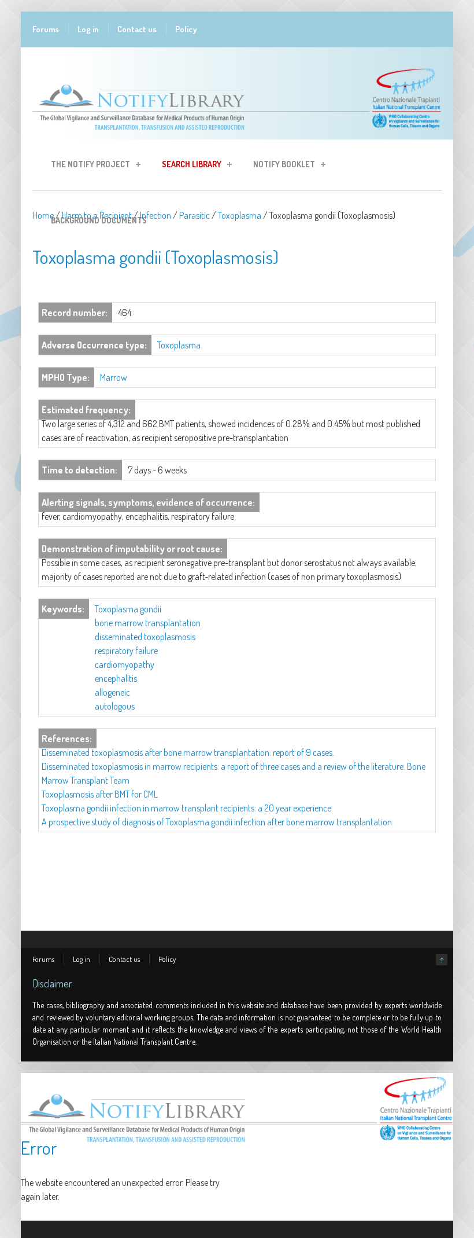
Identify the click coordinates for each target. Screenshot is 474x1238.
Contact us (137, 29)
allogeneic (112, 692)
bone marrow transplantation (148, 623)
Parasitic (194, 215)
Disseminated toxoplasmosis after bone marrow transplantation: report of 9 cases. (188, 752)
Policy (186, 29)
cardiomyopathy (124, 664)
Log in (88, 29)
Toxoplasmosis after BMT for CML (100, 794)
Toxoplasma (239, 215)
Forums (45, 29)
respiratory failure (126, 650)
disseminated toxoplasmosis (145, 636)
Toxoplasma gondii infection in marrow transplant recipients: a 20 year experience (186, 808)
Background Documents (99, 220)
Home (43, 215)
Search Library (188, 165)
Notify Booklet (280, 165)
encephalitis (116, 678)
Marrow (113, 377)
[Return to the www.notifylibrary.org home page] (237, 133)
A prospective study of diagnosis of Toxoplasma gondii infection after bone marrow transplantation (217, 822)
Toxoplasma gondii (128, 609)
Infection (155, 215)
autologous (115, 706)
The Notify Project (87, 165)
